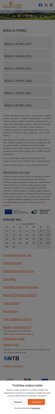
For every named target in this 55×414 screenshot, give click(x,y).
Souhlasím (36, 402)
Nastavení (18, 402)
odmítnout (36, 408)
